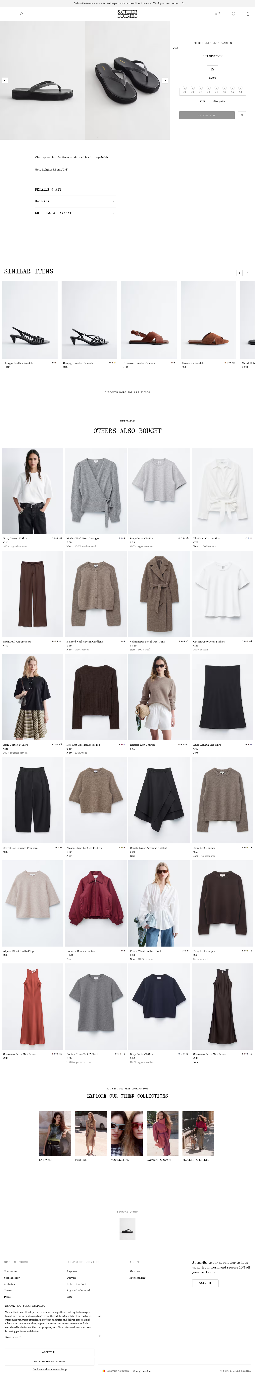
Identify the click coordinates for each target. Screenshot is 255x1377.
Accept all (49, 1352)
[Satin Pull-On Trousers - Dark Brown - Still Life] (32, 594)
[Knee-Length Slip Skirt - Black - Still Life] (222, 697)
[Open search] (21, 14)
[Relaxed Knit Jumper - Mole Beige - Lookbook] (159, 697)
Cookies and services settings (50, 1369)
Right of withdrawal (78, 1290)
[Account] (219, 14)
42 (240, 92)
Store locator (12, 1278)
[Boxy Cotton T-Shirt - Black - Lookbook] (32, 697)
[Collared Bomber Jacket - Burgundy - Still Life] (96, 903)
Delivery (71, 1278)
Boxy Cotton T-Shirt (15, 538)
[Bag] (248, 14)
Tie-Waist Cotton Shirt (207, 538)
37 (200, 92)
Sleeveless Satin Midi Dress (19, 1054)
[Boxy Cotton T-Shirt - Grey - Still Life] (159, 491)
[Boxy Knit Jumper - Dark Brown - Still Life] (222, 903)
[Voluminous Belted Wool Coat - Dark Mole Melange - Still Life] (159, 594)
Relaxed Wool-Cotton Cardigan (85, 642)
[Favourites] (233, 14)
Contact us (10, 1271)
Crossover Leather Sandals (139, 363)
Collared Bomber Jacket (81, 951)
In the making (137, 1278)
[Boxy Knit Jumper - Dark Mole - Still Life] (222, 800)
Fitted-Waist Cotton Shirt (145, 951)
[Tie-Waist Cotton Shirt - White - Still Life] (222, 491)
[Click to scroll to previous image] (239, 273)
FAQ (69, 1297)
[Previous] (5, 80)
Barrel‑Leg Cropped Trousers (20, 848)
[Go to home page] (127, 14)
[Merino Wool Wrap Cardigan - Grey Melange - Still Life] (96, 491)
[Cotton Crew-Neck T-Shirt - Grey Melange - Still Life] (96, 1006)
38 (208, 92)
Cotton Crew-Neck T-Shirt (209, 642)
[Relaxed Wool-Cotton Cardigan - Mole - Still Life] (96, 594)
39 (216, 92)
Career (8, 1290)
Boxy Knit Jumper (204, 848)
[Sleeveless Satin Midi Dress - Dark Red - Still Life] (32, 1006)
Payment (72, 1271)
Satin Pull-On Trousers (17, 642)
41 (232, 92)
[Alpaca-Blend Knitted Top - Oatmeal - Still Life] (32, 903)
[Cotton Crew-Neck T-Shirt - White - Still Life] (222, 594)
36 (192, 92)
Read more (11, 1337)
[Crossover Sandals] (208, 320)
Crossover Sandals (193, 363)
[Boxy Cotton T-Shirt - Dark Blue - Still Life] (159, 1006)
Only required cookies (50, 1361)
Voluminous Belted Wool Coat (147, 642)
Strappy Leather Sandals (18, 363)
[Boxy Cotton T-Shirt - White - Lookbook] (32, 491)
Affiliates (9, 1284)
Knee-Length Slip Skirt (207, 745)
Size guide (219, 101)
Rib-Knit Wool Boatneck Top (83, 745)
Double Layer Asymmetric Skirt (149, 848)
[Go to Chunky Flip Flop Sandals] (127, 1229)
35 (184, 92)
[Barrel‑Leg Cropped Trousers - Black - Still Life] (32, 800)
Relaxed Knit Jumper (142, 745)
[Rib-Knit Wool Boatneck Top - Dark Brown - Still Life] (96, 697)
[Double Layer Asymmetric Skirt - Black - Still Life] (159, 800)
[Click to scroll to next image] (248, 273)
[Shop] (7, 14)
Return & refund (76, 1284)
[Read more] (127, 3)
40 (224, 92)
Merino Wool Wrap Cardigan (83, 538)
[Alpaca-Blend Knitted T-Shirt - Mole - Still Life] (96, 800)
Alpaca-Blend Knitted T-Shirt (84, 848)
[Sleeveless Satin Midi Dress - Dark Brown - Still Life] (222, 1006)
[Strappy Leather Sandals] (30, 320)
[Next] (165, 80)
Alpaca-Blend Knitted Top (18, 951)
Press (7, 1297)
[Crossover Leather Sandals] (149, 320)
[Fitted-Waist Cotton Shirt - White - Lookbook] (159, 903)
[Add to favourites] (242, 115)
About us (134, 1271)
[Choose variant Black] (213, 69)
